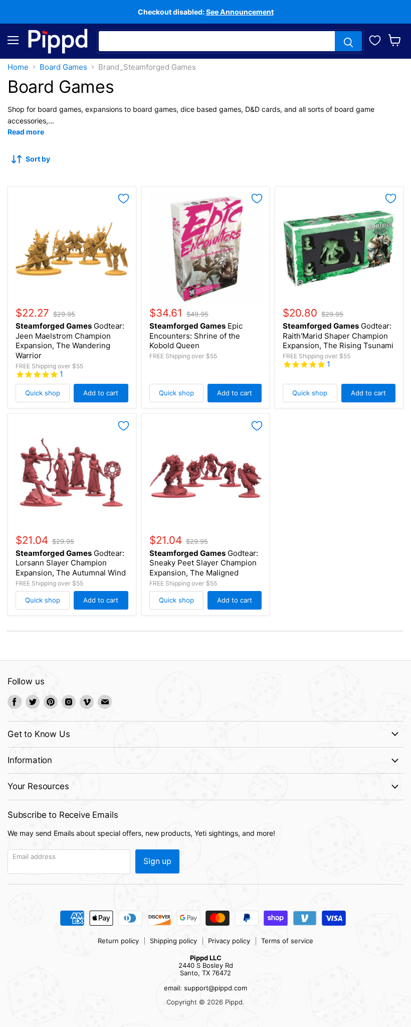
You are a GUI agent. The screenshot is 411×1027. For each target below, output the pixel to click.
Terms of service (287, 941)
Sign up (157, 861)
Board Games (63, 67)
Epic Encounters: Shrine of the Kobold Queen (196, 335)
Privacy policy (229, 941)
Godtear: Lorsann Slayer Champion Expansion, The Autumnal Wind (71, 562)
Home (18, 67)
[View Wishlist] (374, 39)
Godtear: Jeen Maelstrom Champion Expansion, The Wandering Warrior (70, 340)
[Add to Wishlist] (123, 199)
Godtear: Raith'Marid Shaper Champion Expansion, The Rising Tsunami (338, 335)
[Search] (348, 41)
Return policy (118, 941)
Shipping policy (173, 941)
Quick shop (42, 393)
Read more (26, 131)
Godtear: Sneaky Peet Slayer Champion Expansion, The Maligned (203, 562)
